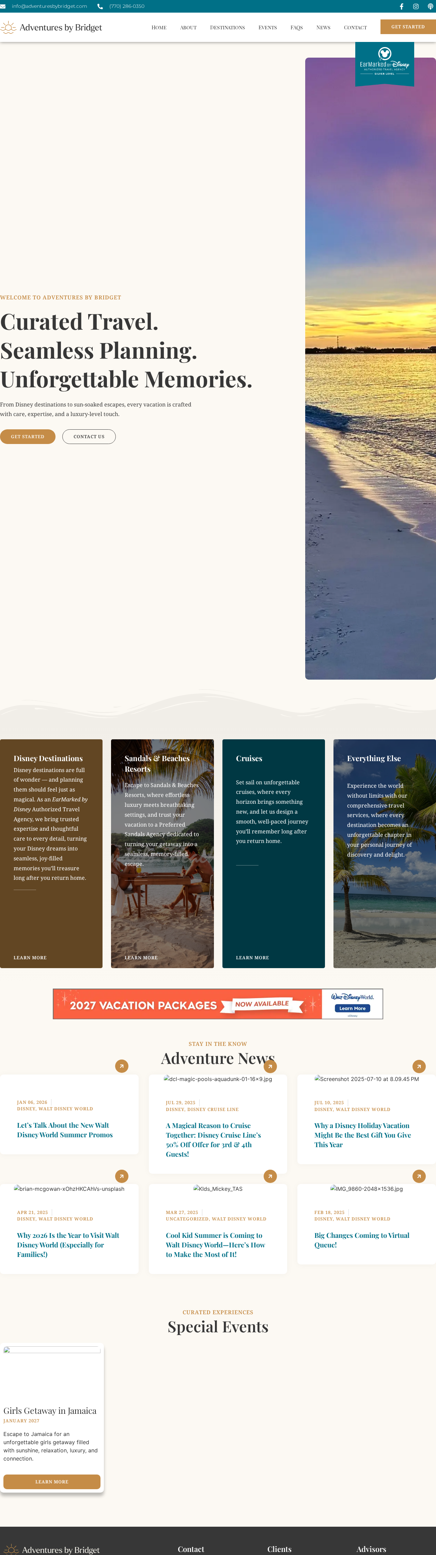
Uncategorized (187, 1219)
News (323, 27)
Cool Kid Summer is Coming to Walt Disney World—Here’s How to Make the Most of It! (215, 1244)
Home (159, 27)
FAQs (297, 27)
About (188, 27)
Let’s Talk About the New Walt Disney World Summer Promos (65, 1129)
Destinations (227, 27)
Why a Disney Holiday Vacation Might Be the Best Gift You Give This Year (362, 1135)
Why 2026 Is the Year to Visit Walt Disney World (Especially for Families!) (68, 1244)
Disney (26, 1109)
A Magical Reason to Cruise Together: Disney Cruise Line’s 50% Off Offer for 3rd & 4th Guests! (213, 1139)
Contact (355, 27)
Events (268, 27)
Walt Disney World (65, 1109)
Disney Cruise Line (213, 1109)
